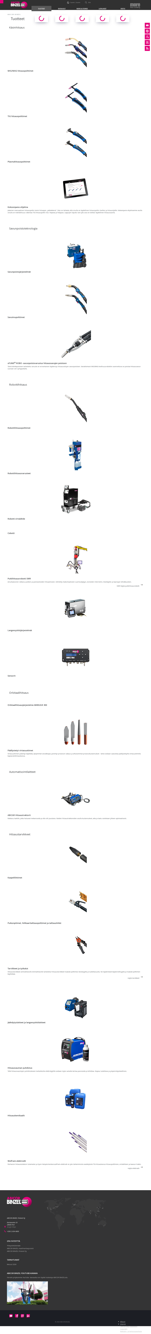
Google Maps (11, 1227)
